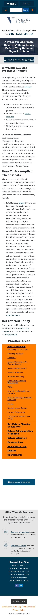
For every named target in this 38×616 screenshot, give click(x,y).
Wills (9, 387)
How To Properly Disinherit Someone (19, 398)
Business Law (15, 442)
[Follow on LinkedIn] (21, 585)
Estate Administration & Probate (20, 432)
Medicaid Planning (15, 376)
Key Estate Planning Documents (16, 381)
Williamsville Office (19, 580)
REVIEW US (19, 601)
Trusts (10, 404)
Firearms (11, 358)
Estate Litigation (17, 438)
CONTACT (27, 4)
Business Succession (17, 368)
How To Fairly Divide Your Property (18, 392)
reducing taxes (13, 315)
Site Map (17, 607)
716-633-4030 (20, 34)
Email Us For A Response (20, 482)
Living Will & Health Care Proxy (18, 417)
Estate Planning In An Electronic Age (17, 363)
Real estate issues (18, 546)
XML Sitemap (29, 607)
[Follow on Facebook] (17, 585)
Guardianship (14, 454)
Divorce (11, 450)
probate (28, 87)
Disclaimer (7, 607)
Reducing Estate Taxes (17, 349)
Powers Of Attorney (16, 412)
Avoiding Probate (15, 353)
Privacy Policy (19, 610)
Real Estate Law (16, 446)
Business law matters (20, 532)
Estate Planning (16, 346)
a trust (22, 203)
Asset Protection (15, 372)
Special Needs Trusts (17, 408)
